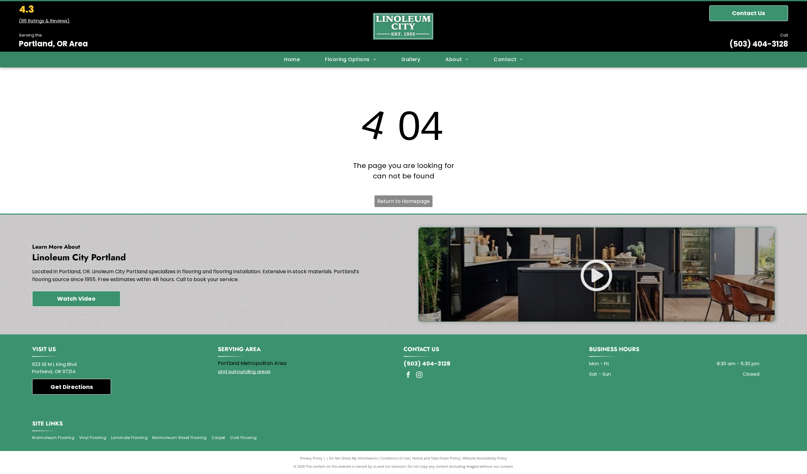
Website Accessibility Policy (485, 458)
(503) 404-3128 (758, 44)
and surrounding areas (244, 371)
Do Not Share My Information (353, 458)
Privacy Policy (311, 458)
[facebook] (408, 375)
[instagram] (419, 375)
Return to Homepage (403, 201)
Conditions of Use (394, 458)
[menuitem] (291, 59)
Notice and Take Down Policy (436, 458)
